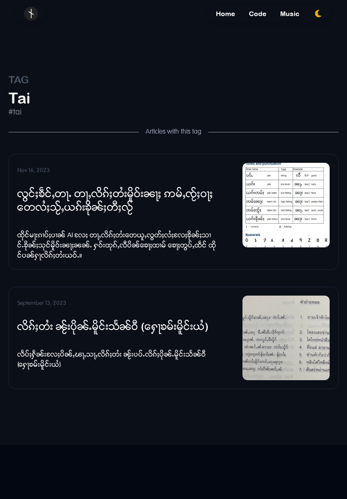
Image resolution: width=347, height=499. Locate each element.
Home (225, 13)
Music (290, 13)
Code (258, 13)
